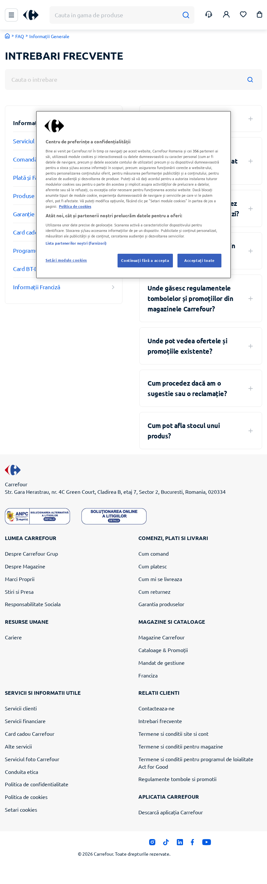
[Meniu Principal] (11, 14)
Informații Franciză (36, 286)
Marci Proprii (20, 579)
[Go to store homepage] (7, 35)
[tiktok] (166, 844)
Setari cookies (21, 809)
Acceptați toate (199, 260)
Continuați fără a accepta (145, 260)
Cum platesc (152, 566)
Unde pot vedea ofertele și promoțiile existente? (188, 345)
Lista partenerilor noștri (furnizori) (76, 243)
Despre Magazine (25, 566)
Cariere (13, 637)
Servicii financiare (25, 721)
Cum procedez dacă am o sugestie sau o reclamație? (187, 388)
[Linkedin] (180, 844)
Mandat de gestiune (161, 662)
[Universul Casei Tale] (33, 15)
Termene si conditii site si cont (173, 733)
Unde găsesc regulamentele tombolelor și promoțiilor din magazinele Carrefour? (190, 298)
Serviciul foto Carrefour (32, 759)
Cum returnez (154, 591)
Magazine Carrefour (161, 637)
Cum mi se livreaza (160, 579)
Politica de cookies (26, 796)
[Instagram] (152, 844)
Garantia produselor (161, 604)
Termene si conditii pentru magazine (180, 746)
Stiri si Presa (19, 591)
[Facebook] (192, 844)
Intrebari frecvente (160, 721)
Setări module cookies (66, 260)
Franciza (148, 675)
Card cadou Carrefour (29, 733)
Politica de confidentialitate (36, 784)
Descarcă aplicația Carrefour (170, 812)
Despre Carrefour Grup (31, 553)
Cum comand (153, 553)
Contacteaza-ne (156, 708)
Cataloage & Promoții (163, 650)
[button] (259, 15)
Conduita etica (21, 771)
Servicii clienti (21, 708)
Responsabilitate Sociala (33, 604)
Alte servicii (18, 746)
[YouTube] (206, 844)
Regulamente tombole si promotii (177, 779)
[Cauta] (185, 15)
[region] (133, 194)
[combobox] (133, 79)
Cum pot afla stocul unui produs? (184, 430)
